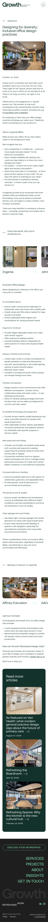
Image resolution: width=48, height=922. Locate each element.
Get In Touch (31, 881)
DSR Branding (40, 917)
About (38, 870)
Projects (35, 864)
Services (35, 858)
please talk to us (37, 657)
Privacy (13, 917)
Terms (4, 917)
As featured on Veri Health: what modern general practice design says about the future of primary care (23, 725)
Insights (35, 876)
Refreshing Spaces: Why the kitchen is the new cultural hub (23, 816)
